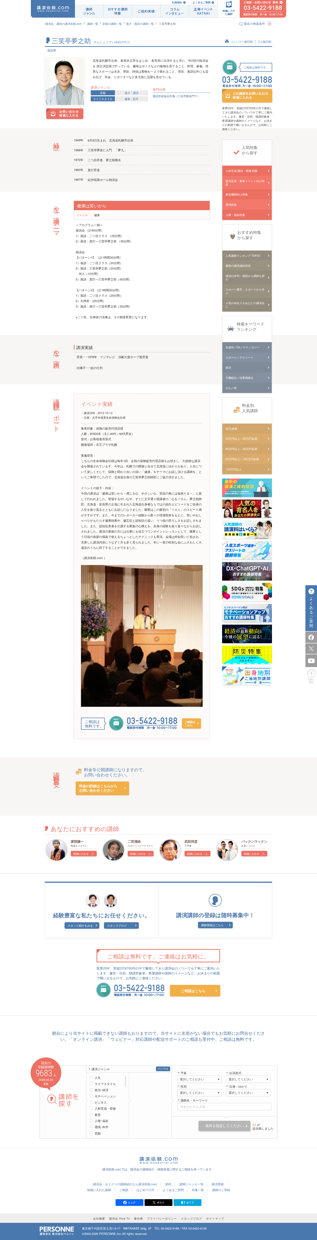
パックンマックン (254, 841)
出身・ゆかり (238, 1087)
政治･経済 (101, 1090)
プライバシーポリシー (162, 1218)
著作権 (138, 1218)
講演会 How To (119, 1218)
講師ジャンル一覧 (191, 1184)
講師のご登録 (221, 1190)
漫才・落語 (132, 93)
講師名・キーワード (194, 1100)
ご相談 (123, 1190)
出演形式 (235, 1073)
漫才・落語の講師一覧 (140, 24)
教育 (98, 1115)
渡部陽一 (77, 841)
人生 (98, 1077)
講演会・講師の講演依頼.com (63, 24)
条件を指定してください (224, 1126)
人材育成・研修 (105, 1108)
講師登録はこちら (212, 925)
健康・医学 (132, 99)
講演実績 (218, 1184)
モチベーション (105, 1096)
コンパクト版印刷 (241, 41)
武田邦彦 (190, 841)
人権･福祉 (101, 1121)
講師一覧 (92, 24)
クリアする (163, 1068)
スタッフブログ (117, 925)
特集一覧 (198, 1190)
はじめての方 (145, 1190)
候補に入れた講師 (99, 1190)
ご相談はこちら (189, 723)
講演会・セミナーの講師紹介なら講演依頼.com (125, 1184)
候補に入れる (81, 853)
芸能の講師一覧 (112, 24)
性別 (184, 1087)
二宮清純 (134, 841)
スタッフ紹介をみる (80, 925)
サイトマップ (215, 1218)
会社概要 (99, 1218)
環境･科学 (101, 1127)
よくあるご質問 (201, 2)
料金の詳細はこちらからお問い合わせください (98, 788)
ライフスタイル (103, 99)
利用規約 (177, 2)
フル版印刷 (264, 41)
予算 (184, 1073)
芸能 (103, 93)
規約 (168, 1184)
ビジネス (101, 1102)
